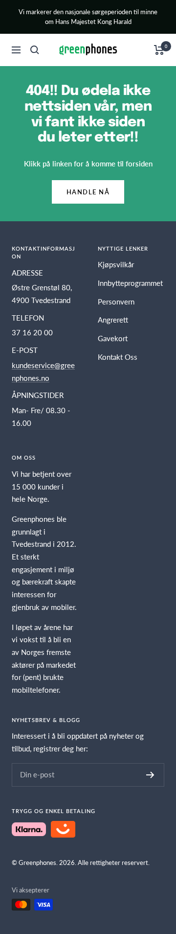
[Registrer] (150, 774)
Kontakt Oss (117, 356)
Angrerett (113, 319)
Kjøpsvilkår (116, 264)
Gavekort (113, 338)
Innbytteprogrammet (130, 283)
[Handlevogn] (159, 50)
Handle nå (88, 192)
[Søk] (34, 50)
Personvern (116, 301)
